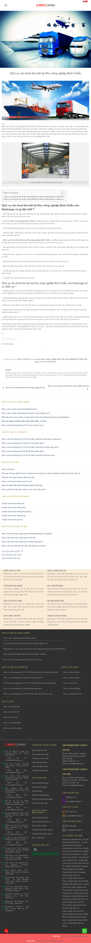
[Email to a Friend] (48, 351)
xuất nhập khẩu (50, 361)
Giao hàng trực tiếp (39, 750)
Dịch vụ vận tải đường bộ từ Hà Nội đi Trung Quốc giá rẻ (23, 443)
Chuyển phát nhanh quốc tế (12, 519)
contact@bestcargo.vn (75, 763)
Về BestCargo (37, 791)
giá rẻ (59, 359)
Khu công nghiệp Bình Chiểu (72, 359)
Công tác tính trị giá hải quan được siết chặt (18, 477)
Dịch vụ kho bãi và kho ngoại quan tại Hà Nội (18, 537)
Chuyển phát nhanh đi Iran (76, 905)
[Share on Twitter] (43, 351)
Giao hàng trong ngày (40, 754)
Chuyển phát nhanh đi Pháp (77, 881)
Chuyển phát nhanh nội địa (42, 833)
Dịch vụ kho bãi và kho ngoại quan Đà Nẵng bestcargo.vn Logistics (27, 533)
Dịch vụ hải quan (8, 469)
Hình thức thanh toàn (40, 766)
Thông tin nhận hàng (40, 770)
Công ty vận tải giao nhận (72, 839)
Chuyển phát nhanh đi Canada (73, 872)
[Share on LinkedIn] (57, 351)
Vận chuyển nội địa (39, 825)
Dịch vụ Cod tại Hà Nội (71, 677)
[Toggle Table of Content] (61, 193)
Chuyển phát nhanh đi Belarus (76, 866)
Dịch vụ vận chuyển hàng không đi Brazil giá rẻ (19, 409)
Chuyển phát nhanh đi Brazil (73, 869)
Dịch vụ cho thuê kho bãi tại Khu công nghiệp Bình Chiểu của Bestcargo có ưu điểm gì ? (34, 199)
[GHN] (45, 854)
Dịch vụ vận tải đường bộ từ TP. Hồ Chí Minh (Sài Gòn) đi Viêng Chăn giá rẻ (30, 447)
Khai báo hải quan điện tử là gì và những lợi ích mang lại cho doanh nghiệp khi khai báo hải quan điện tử (41, 473)
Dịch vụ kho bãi (24, 359)
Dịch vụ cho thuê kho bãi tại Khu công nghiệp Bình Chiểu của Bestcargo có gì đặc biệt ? (34, 197)
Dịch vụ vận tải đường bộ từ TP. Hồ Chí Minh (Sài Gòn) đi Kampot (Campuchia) (31, 439)
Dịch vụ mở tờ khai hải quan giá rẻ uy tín (17, 481)
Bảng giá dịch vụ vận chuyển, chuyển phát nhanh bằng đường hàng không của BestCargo (35, 417)
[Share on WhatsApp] (34, 351)
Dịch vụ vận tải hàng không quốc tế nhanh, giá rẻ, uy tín (23, 425)
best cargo (41, 359)
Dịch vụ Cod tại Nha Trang (72, 694)
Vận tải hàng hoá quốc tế (41, 821)
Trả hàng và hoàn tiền (40, 758)
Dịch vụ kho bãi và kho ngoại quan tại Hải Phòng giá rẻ (22, 541)
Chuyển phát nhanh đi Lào (72, 848)
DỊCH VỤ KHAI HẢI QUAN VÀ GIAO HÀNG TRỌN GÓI (22, 485)
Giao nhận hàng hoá (40, 817)
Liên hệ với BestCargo (40, 783)
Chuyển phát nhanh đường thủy (14, 515)
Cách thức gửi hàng (39, 762)
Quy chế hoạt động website (42, 799)
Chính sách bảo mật (39, 803)
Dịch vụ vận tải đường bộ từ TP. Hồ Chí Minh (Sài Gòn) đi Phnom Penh (28, 455)
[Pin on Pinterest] (52, 351)
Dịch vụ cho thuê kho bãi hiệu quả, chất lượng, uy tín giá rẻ (24, 545)
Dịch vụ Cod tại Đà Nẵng (71, 688)
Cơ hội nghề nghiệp (39, 787)
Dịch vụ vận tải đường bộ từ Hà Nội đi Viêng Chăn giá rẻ (23, 451)
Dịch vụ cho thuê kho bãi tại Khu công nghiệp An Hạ (25, 387)
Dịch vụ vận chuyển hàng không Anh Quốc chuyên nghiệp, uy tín (26, 413)
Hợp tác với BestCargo (40, 795)
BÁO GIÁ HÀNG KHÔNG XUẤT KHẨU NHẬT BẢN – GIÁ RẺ (24, 421)
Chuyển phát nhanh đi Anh (72, 884)
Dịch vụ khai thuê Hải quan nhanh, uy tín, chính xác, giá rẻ (24, 489)
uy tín (41, 361)
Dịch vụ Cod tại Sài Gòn (71, 672)
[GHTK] (34, 849)
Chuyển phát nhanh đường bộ (13, 503)
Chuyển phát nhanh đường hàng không (16, 511)
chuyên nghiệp (50, 359)
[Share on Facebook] (39, 351)
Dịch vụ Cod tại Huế (70, 683)
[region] (60, 923)
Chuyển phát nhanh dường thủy (14, 507)
